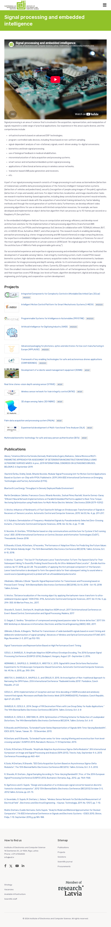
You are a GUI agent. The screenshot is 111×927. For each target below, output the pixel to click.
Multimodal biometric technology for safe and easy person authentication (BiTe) (45, 438)
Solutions (62, 857)
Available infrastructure (15, 894)
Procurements (64, 866)
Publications (63, 847)
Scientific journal (65, 862)
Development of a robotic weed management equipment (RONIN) (55, 370)
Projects (61, 852)
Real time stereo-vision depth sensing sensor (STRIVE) (33, 384)
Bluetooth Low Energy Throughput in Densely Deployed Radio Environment (39, 488)
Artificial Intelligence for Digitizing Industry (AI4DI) (49, 327)
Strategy (8, 885)
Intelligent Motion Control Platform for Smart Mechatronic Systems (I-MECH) (62, 304)
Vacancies (9, 889)
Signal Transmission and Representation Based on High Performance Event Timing (42, 645)
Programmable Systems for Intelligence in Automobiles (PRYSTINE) (57, 318)
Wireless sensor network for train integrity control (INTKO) (51, 391)
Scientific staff (10, 899)
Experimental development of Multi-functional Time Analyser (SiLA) (56, 428)
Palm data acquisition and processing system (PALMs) (33, 420)
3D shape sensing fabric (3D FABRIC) (41, 401)
